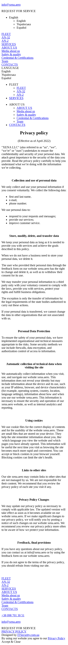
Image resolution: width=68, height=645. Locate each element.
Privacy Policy (56, 638)
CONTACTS (10, 64)
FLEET (6, 34)
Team (5, 61)
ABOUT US (9, 47)
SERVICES (9, 44)
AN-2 (5, 40)
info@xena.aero (11, 4)
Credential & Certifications (17, 57)
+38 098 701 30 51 (13, 615)
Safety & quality (11, 54)
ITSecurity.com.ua (28, 635)
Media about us (11, 51)
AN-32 (6, 37)
